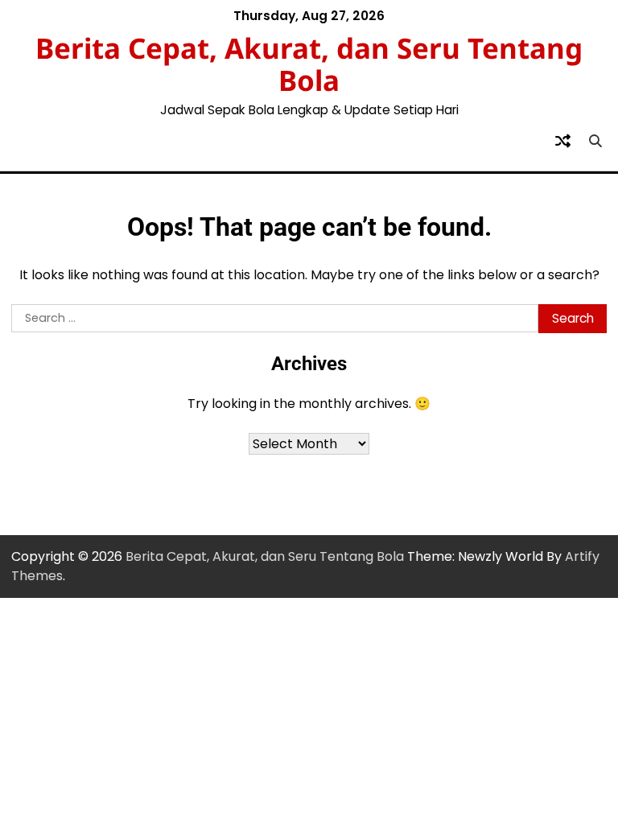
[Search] (595, 141)
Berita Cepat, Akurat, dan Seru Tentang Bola (309, 63)
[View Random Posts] (562, 141)
